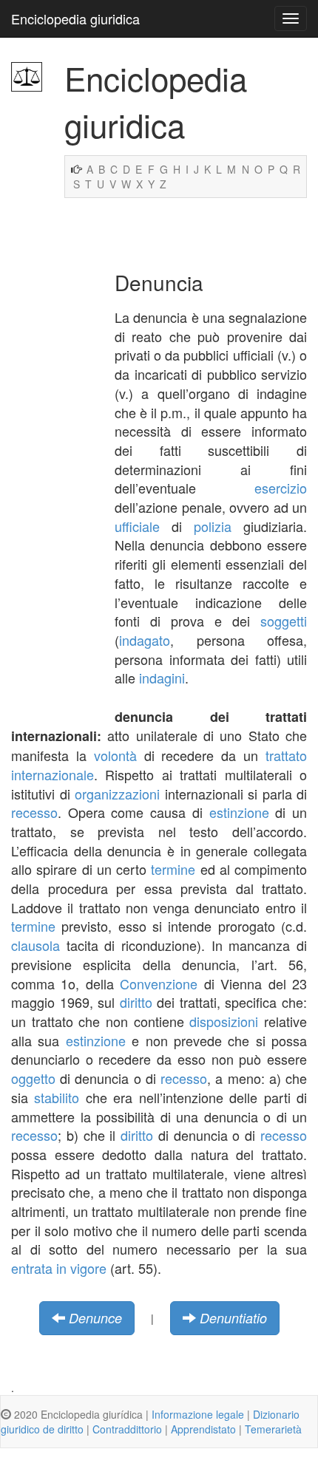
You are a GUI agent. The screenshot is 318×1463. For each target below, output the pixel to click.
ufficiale (137, 526)
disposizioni (223, 1021)
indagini (162, 677)
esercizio (280, 487)
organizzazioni (117, 793)
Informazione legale (198, 1414)
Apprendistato (203, 1429)
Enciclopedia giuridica (75, 18)
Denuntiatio (233, 1318)
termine (173, 869)
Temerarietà (273, 1429)
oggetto (33, 1078)
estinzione (239, 812)
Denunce (95, 1318)
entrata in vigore (58, 1268)
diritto (136, 1002)
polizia (212, 526)
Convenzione (158, 983)
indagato (144, 639)
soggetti (283, 620)
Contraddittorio (127, 1429)
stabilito (56, 1097)
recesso (34, 812)
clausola (35, 945)
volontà (115, 755)
